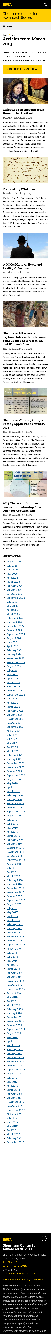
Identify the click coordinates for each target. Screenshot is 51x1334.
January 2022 (14, 714)
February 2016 (15, 972)
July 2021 (12, 735)
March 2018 (13, 876)
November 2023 (15, 658)
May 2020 (12, 783)
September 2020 (16, 775)
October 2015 (14, 984)
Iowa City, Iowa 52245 (15, 1266)
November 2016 (15, 936)
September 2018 (16, 859)
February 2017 (15, 924)
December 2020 (15, 763)
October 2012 (14, 1105)
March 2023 (13, 682)
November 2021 (15, 718)
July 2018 (12, 867)
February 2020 (15, 795)
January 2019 (14, 843)
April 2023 (12, 678)
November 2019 (15, 803)
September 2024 (16, 634)
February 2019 (15, 839)
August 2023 (14, 666)
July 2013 (12, 1077)
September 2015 (16, 988)
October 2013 (14, 1065)
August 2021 (14, 730)
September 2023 (16, 662)
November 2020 (15, 767)
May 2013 (12, 1081)
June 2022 (12, 698)
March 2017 (13, 920)
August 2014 (14, 1033)
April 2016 (12, 964)
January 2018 (14, 884)
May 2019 (12, 827)
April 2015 (12, 1001)
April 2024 (12, 646)
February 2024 (15, 650)
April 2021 (12, 747)
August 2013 (14, 1073)
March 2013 (13, 1089)
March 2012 (13, 1134)
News (13, 35)
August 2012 (14, 1113)
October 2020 (14, 771)
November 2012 (15, 1101)
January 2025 (14, 622)
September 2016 (16, 944)
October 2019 (14, 807)
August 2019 (14, 815)
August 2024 (14, 638)
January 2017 (14, 928)
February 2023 (15, 686)
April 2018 (12, 872)
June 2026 (12, 569)
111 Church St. (11, 1262)
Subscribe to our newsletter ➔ (22, 69)
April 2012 (12, 1130)
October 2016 (14, 940)
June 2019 (12, 823)
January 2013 (14, 1097)
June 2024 (12, 642)
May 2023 (12, 674)
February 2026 (15, 585)
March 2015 (13, 1005)
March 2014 (13, 1045)
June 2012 (12, 1122)
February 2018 (15, 880)
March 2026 (13, 581)
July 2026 (12, 565)
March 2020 (13, 791)
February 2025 (15, 618)
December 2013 (15, 1057)
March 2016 (13, 968)
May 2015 (12, 996)
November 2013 (15, 1061)
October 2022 (14, 690)
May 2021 (12, 743)
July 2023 (12, 670)
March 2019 (13, 835)
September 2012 (16, 1110)
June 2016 (12, 956)
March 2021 (13, 751)
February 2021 (15, 755)
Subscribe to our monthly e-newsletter (23, 1279)
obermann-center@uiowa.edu (19, 1273)
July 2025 (12, 601)
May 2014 (12, 1037)
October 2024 (14, 630)
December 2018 (15, 847)
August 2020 (14, 779)
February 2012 (15, 1138)
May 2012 (12, 1126)
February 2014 (15, 1049)
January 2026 (14, 589)
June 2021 (12, 738)
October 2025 (14, 593)
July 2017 (12, 908)
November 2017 (15, 892)
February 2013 (15, 1093)
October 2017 (14, 896)
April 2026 (12, 577)
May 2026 (12, 573)
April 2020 (12, 787)
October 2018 (14, 855)
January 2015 (14, 1013)
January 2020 (14, 799)
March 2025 (13, 613)
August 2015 (14, 993)
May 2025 (12, 605)
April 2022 (12, 702)
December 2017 (15, 888)
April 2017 (12, 916)
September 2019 (16, 811)
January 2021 (14, 759)
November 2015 (15, 980)
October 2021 (14, 722)
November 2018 (15, 851)
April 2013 (12, 1085)
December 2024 (15, 626)
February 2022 (15, 710)
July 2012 (12, 1118)
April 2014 (12, 1041)
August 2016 (14, 948)
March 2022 (13, 706)
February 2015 (15, 1009)
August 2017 (14, 904)
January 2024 (14, 654)
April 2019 (12, 831)
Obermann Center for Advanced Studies (20, 15)
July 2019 (12, 819)
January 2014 (14, 1053)
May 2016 (12, 960)
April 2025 (12, 609)
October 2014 (14, 1025)
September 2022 (16, 694)
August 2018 (14, 864)
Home (5, 35)
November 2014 (15, 1021)
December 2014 (15, 1017)
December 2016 (15, 932)
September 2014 (16, 1029)
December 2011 (15, 1142)
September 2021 (16, 726)
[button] (45, 4)
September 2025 (16, 597)
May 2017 (12, 912)
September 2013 (16, 1069)
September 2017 (16, 900)
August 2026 (14, 561)
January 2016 (14, 976)
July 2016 (12, 952)
